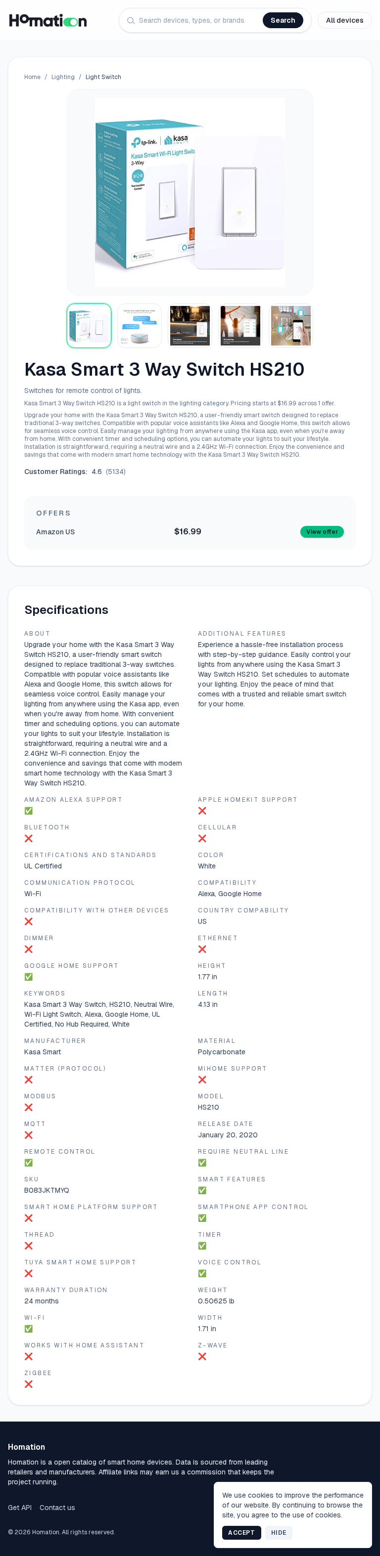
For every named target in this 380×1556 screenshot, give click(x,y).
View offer (322, 532)
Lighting (63, 77)
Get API (20, 1507)
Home (32, 77)
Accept (241, 1533)
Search (283, 20)
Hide (278, 1533)
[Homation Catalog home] (48, 20)
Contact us (57, 1507)
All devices (345, 20)
